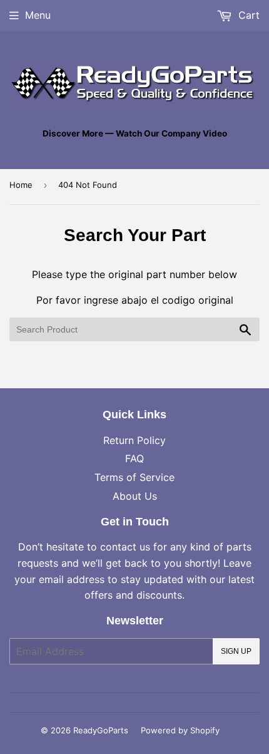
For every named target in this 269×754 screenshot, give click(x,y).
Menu (38, 15)
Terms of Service (134, 477)
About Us (135, 496)
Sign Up (236, 651)
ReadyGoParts (100, 730)
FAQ (134, 458)
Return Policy (134, 440)
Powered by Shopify (180, 730)
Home (21, 185)
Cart (247, 15)
